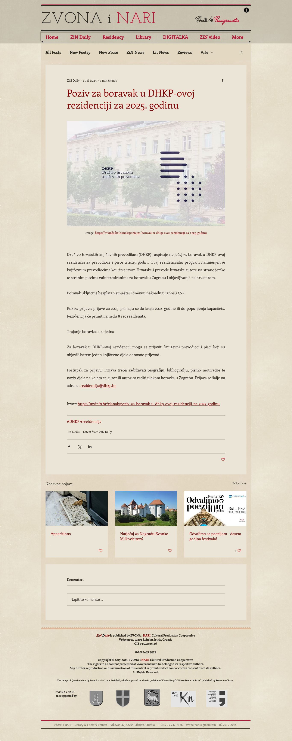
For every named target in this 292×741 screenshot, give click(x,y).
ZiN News (135, 52)
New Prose (108, 52)
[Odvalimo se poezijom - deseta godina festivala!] (215, 508)
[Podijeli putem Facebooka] (69, 446)
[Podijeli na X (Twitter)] (79, 446)
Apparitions (61, 533)
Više (204, 52)
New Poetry (80, 52)
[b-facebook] (246, 10)
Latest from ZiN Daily (97, 432)
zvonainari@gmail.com (201, 724)
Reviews (184, 52)
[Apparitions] (77, 508)
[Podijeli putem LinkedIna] (90, 446)
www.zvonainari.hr (149, 664)
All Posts (53, 52)
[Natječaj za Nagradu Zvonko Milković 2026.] (146, 508)
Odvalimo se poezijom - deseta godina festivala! (215, 536)
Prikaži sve (239, 483)
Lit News (161, 52)
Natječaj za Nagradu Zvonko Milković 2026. (144, 536)
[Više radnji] (222, 80)
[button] (241, 52)
